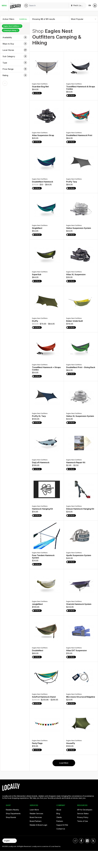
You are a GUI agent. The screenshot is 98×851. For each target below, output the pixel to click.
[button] (15, 37)
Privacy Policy (82, 817)
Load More (63, 763)
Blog (58, 813)
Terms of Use (82, 821)
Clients (59, 817)
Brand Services (36, 817)
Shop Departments (13, 813)
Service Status (83, 813)
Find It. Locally (79, 5)
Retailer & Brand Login (38, 825)
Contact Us (60, 829)
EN (90, 5)
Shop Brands (11, 817)
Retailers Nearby (12, 810)
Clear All (23, 19)
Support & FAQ (62, 825)
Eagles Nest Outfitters (11, 26)
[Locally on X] (93, 840)
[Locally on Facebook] (81, 840)
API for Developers (84, 810)
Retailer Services (36, 813)
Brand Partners (35, 821)
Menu (4, 6)
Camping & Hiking (9, 30)
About (58, 810)
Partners (59, 821)
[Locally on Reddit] (75, 840)
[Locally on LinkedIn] (87, 840)
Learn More (34, 810)
